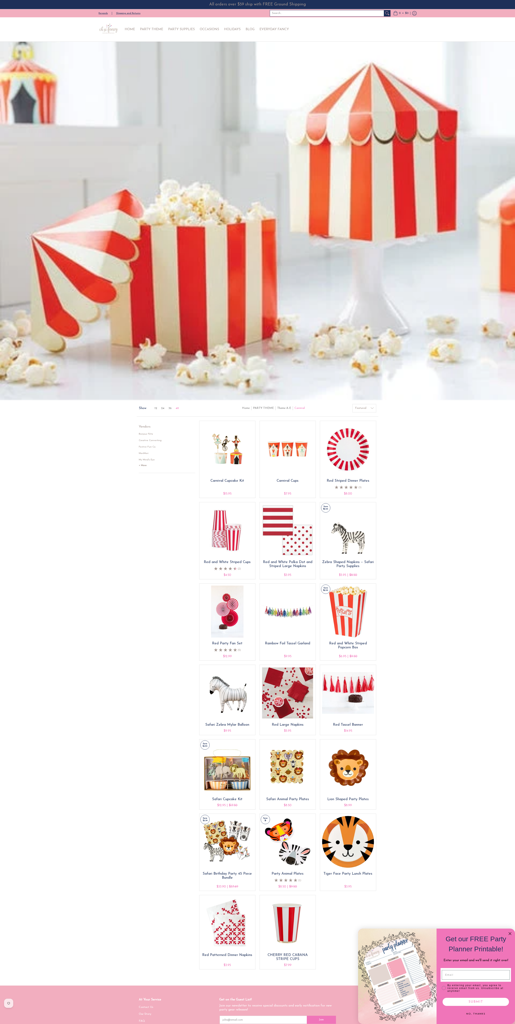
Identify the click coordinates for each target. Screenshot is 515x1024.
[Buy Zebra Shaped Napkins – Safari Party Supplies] (348, 530)
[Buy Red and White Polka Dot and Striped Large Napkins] (288, 530)
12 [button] (155, 408)
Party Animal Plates (288, 874)
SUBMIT (476, 1001)
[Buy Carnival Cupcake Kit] (227, 449)
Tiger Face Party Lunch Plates (347, 874)
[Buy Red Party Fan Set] (227, 612)
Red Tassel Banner (348, 725)
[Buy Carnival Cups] (288, 449)
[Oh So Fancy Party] (109, 29)
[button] (400, 13)
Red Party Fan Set (227, 643)
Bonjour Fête (146, 434)
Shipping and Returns (128, 13)
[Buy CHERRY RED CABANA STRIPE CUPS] (288, 923)
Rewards (103, 13)
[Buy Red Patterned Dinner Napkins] (227, 923)
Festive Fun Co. (147, 447)
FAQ (142, 1021)
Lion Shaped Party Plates (348, 799)
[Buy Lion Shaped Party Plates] (348, 767)
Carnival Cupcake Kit (227, 481)
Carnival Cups (288, 481)
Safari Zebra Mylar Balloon (227, 725)
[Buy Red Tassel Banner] (348, 693)
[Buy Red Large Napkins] (288, 693)
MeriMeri (143, 453)
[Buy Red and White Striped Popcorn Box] (348, 612)
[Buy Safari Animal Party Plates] (288, 767)
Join (321, 1019)
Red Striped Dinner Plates (348, 481)
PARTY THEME (263, 408)
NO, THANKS (475, 1014)
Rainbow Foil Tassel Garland (287, 643)
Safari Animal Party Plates (287, 799)
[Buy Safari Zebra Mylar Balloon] (227, 693)
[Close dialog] (510, 934)
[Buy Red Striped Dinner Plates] (348, 449)
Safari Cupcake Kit (227, 799)
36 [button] (170, 408)
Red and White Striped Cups (227, 562)
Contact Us (146, 1007)
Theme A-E (284, 408)
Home (246, 408)
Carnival (300, 408)
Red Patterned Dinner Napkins (227, 955)
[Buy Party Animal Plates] (288, 842)
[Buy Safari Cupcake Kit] (227, 767)
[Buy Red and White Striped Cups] (227, 530)
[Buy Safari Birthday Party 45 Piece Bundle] (227, 842)
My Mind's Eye (147, 460)
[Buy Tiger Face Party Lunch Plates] (348, 842)
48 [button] (177, 408)
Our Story (145, 1014)
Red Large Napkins (288, 725)
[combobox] (327, 13)
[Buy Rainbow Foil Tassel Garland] (288, 612)
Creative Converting (150, 440)
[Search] (387, 13)
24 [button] (162, 408)
